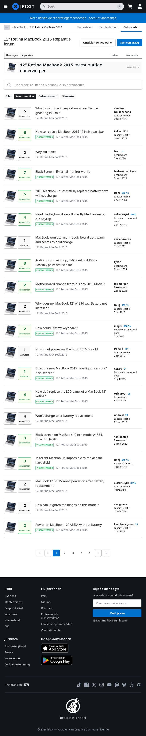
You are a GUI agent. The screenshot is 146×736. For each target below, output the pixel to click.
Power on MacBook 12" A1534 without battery (68, 525)
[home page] (23, 6)
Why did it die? (45, 152)
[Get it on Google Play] (56, 660)
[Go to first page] (39, 553)
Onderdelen (84, 27)
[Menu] (5, 6)
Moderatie (132, 55)
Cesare (118, 368)
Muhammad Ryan (125, 171)
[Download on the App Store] (54, 648)
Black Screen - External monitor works (62, 171)
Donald (118, 348)
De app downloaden (56, 639)
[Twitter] (94, 685)
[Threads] (131, 685)
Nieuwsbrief (12, 620)
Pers (44, 596)
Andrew (119, 415)
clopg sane (120, 504)
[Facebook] (86, 685)
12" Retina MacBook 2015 (46, 27)
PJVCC (117, 262)
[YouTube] (109, 685)
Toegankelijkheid (15, 646)
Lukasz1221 (121, 131)
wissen (131, 67)
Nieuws (46, 602)
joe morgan (121, 284)
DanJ (117, 193)
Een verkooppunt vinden (56, 624)
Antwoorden (131, 27)
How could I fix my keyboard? (56, 328)
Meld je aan (117, 613)
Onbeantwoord (47, 96)
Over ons (10, 596)
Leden (114, 55)
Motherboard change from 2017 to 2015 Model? (70, 284)
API (7, 626)
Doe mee (46, 608)
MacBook (19, 27)
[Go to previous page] (47, 553)
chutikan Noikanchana (122, 110)
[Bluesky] (124, 685)
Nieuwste (68, 96)
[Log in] (140, 6)
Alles (9, 96)
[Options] (7, 27)
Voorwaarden (13, 658)
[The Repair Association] (139, 685)
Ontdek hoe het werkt (97, 42)
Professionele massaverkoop (50, 616)
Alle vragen (12, 55)
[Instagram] (101, 685)
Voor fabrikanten (51, 630)
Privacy (9, 652)
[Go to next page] (98, 553)
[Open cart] (130, 6)
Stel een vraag (129, 42)
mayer (118, 326)
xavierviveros (122, 239)
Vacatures (11, 614)
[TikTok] (79, 685)
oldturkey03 (121, 214)
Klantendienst (13, 602)
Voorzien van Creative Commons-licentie (83, 729)
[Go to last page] (106, 553)
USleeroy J (120, 393)
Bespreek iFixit (14, 608)
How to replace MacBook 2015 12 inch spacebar (69, 132)
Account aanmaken (103, 18)
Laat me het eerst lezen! (111, 620)
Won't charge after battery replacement (64, 416)
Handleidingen (107, 27)
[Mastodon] (117, 685)
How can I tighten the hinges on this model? (67, 505)
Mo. (116, 151)
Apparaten (27, 55)
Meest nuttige (25, 96)
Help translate (14, 685)
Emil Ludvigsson (124, 524)
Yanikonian (121, 436)
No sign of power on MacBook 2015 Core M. (67, 349)
